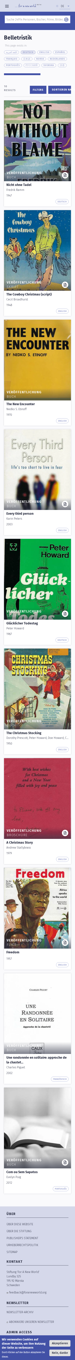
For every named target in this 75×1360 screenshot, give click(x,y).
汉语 (62, 65)
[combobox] (64, 6)
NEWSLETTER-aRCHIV (20, 1312)
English (44, 52)
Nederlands (57, 59)
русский (32, 65)
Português (13, 65)
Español (60, 52)
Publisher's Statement (22, 1238)
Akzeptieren (60, 1343)
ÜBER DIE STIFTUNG (19, 1231)
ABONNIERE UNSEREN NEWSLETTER (31, 1322)
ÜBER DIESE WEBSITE (20, 1224)
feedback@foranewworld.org (27, 1292)
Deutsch (28, 52)
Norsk (40, 59)
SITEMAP (12, 1252)
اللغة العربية (11, 52)
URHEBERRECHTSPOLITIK (22, 1245)
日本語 (27, 59)
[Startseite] (28, 6)
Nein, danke (60, 1353)
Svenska (49, 65)
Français (11, 59)
